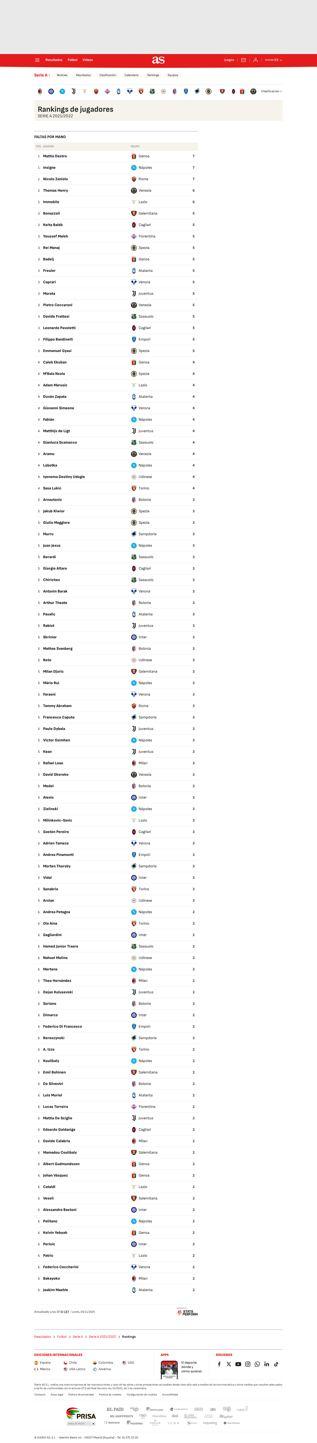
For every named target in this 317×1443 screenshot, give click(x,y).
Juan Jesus (52, 545)
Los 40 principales (134, 1409)
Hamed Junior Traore (60, 946)
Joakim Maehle (55, 1290)
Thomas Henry (55, 190)
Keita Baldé (53, 225)
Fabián (48, 419)
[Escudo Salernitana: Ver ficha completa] (222, 91)
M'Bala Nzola (54, 373)
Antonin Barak (55, 591)
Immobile (51, 202)
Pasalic (49, 614)
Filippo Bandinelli (58, 339)
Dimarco (50, 1015)
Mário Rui (51, 683)
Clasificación (107, 75)
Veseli (48, 1198)
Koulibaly (51, 1061)
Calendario (132, 75)
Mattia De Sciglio (57, 1118)
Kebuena (226, 1416)
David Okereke (56, 774)
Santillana (154, 1409)
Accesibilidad (170, 1394)
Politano (50, 1221)
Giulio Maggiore (56, 522)
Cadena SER (198, 1409)
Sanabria (50, 889)
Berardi (49, 557)
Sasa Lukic (52, 488)
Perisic (49, 1244)
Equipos (173, 75)
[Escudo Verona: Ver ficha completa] (130, 91)
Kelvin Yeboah (55, 1232)
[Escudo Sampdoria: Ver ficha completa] (197, 91)
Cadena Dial (175, 1416)
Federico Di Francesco (62, 1026)
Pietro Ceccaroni (57, 305)
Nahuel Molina (55, 958)
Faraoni (49, 694)
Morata (49, 293)
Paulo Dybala (54, 728)
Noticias (62, 75)
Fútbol (72, 60)
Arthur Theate (55, 602)
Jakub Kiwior (54, 511)
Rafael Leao (53, 763)
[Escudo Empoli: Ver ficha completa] (186, 91)
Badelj (48, 259)
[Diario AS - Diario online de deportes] (158, 60)
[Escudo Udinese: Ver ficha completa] (163, 91)
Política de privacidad (81, 1394)
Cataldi (49, 1187)
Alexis (48, 797)
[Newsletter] (243, 60)
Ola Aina (50, 923)
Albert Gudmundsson (61, 1164)
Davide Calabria (56, 1141)
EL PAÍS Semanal (190, 1416)
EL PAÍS (115, 1409)
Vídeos (88, 60)
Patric (48, 1255)
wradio (143, 1416)
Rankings (153, 75)
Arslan (48, 900)
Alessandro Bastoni (60, 1209)
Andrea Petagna (56, 912)
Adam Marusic (55, 385)
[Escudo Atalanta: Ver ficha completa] (118, 91)
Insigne (49, 167)
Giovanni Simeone (58, 408)
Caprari (49, 282)
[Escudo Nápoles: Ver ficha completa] (62, 91)
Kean (47, 751)
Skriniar (50, 637)
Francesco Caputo (59, 717)
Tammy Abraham (57, 706)
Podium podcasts (155, 1423)
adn (227, 1409)
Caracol (242, 1409)
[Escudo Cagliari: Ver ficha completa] (233, 91)
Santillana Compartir (178, 1409)
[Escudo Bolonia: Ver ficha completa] (174, 91)
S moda (191, 1423)
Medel (48, 786)
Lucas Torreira (55, 1106)
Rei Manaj (51, 247)
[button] (81, 1424)
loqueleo (210, 1423)
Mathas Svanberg (57, 648)
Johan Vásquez (55, 1175)
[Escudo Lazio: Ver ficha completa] (85, 91)
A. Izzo (49, 1049)
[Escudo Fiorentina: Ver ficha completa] (107, 91)
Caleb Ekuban (55, 362)
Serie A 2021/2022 (102, 1337)
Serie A (40, 75)
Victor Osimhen (56, 740)
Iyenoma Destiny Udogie (64, 477)
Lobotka (50, 465)
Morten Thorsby (57, 866)
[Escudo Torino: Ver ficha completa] (141, 91)
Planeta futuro (208, 1416)
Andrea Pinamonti (58, 854)
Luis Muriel (52, 1095)
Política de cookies (110, 1394)
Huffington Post (121, 1416)
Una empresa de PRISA (81, 1413)
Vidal (47, 877)
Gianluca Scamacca (60, 442)
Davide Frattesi (56, 316)
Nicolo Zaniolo (55, 179)
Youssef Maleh (55, 236)
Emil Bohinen (54, 1072)
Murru (48, 534)
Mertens (50, 969)
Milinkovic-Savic (57, 820)
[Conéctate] (255, 60)
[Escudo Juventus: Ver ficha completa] (73, 91)
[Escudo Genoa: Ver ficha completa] (242, 91)
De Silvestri (53, 1083)
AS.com (213, 1409)
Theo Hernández (57, 980)
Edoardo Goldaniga (59, 1129)
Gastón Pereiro (56, 832)
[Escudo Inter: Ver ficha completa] (51, 91)
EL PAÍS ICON (173, 1423)
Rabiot (48, 625)
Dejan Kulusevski (58, 992)
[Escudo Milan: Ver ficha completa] (40, 91)
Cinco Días (159, 1416)
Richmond (112, 1422)
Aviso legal (57, 1394)
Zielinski (50, 809)
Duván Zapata (54, 396)
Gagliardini (52, 935)
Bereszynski (53, 1038)
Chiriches (51, 580)
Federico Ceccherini (60, 1267)
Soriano (49, 1003)
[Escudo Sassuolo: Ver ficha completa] (152, 91)
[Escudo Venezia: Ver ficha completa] (253, 91)
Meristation (232, 1423)
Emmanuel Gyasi (57, 351)
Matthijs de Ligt (56, 431)
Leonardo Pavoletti (59, 328)
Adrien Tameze (56, 843)
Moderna (135, 1423)
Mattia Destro (55, 156)
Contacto (40, 1394)
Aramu (48, 454)
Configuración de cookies (142, 1394)
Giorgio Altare (55, 568)
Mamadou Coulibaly (60, 1152)
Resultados (54, 60)
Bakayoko (51, 1278)
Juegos (229, 60)
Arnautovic (52, 499)
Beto (47, 660)
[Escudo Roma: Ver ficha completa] (96, 91)
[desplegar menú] (37, 60)
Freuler (49, 270)
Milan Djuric (53, 671)
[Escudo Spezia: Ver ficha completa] (208, 91)
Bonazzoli (51, 213)
